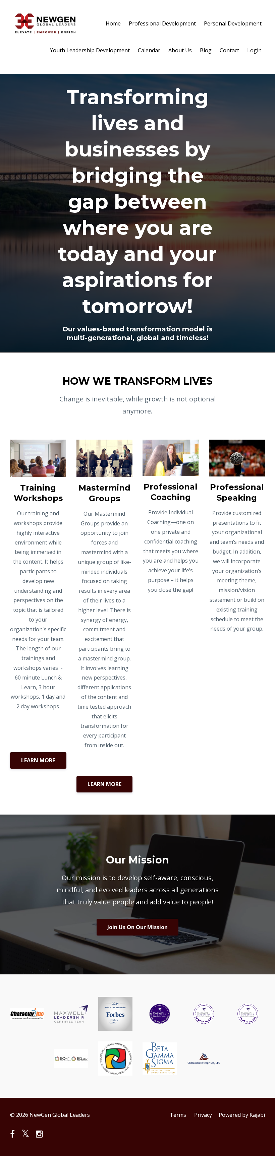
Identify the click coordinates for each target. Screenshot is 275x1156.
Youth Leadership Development (90, 50)
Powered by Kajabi (242, 1114)
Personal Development (233, 23)
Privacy (203, 1114)
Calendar (149, 50)
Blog (206, 50)
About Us (180, 50)
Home (113, 23)
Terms (178, 1114)
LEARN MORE (38, 760)
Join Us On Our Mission (137, 927)
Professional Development (162, 23)
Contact (229, 50)
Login (254, 50)
